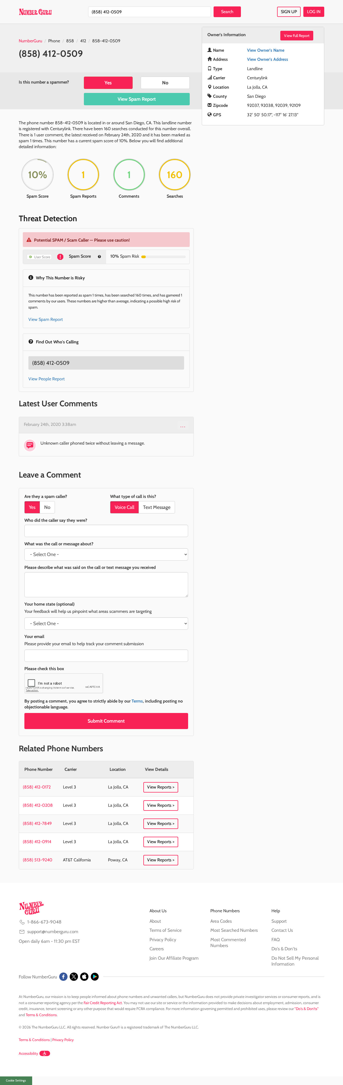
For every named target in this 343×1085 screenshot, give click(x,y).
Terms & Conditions (41, 1014)
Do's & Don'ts (284, 948)
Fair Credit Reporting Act (103, 1002)
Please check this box (44, 668)
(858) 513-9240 (37, 859)
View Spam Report (137, 99)
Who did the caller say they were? (55, 520)
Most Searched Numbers (234, 930)
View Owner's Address (267, 59)
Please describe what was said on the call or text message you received (90, 567)
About (155, 921)
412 (83, 40)
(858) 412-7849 (37, 823)
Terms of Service (166, 930)
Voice (124, 507)
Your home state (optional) (49, 604)
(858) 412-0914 (37, 841)
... (183, 425)
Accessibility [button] (28, 1053)
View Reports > (160, 787)
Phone (54, 40)
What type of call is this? (133, 496)
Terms (137, 701)
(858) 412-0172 (37, 787)
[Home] (35, 11)
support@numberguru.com (52, 931)
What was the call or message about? (58, 543)
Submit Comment (106, 721)
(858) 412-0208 (38, 805)
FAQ (275, 939)
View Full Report (297, 35)
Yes (108, 83)
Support (279, 921)
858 (70, 40)
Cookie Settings (16, 1080)
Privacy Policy (163, 939)
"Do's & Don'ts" (306, 1008)
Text (156, 507)
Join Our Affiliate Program (174, 958)
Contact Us (282, 930)
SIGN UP (289, 11)
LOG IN (313, 11)
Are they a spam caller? (45, 496)
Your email (34, 636)
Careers (157, 948)
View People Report (46, 378)
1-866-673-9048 (44, 922)
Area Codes (221, 921)
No (165, 83)
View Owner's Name (265, 50)
